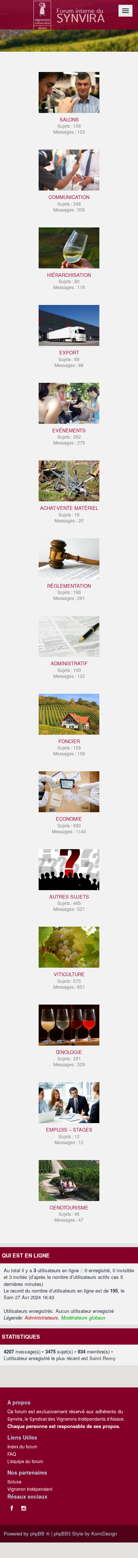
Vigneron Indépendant (29, 1489)
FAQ (11, 1454)
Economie (69, 824)
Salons (69, 125)
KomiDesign (104, 1533)
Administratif (69, 669)
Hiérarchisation (69, 280)
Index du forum (22, 1446)
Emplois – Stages (69, 1135)
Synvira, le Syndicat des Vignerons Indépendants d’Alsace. (66, 1418)
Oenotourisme (69, 1213)
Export (69, 358)
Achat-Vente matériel (69, 513)
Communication (69, 202)
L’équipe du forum (25, 1461)
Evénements (69, 436)
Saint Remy (102, 1358)
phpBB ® (40, 1533)
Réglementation (69, 591)
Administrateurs (41, 1317)
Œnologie (69, 1058)
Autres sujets (69, 902)
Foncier (69, 747)
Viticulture (69, 980)
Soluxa (14, 1481)
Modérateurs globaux (83, 1317)
